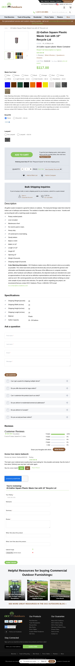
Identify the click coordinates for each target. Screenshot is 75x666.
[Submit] (70, 12)
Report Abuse (36, 467)
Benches (13, 653)
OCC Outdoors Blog (57, 622)
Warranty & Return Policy (58, 627)
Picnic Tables (33, 629)
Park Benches (33, 620)
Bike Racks (32, 627)
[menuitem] (9, 17)
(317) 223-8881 (37, 23)
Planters (55, 653)
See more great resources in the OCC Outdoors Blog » (37, 604)
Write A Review (50, 55)
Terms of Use (55, 631)
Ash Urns (32, 633)
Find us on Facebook (15, 631)
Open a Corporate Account (27, 196)
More (62, 653)
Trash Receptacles (34, 622)
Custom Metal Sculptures (36, 631)
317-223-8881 (48, 197)
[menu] (37, 17)
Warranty (52, 1)
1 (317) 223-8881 (42, 12)
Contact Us (58, 1)
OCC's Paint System (57, 625)
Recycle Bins (33, 625)
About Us (46, 1)
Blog (42, 1)
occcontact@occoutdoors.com (60, 21)
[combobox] (61, 12)
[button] (9, 56)
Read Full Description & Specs (49, 50)
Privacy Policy (55, 629)
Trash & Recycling (24, 653)
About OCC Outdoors (57, 620)
